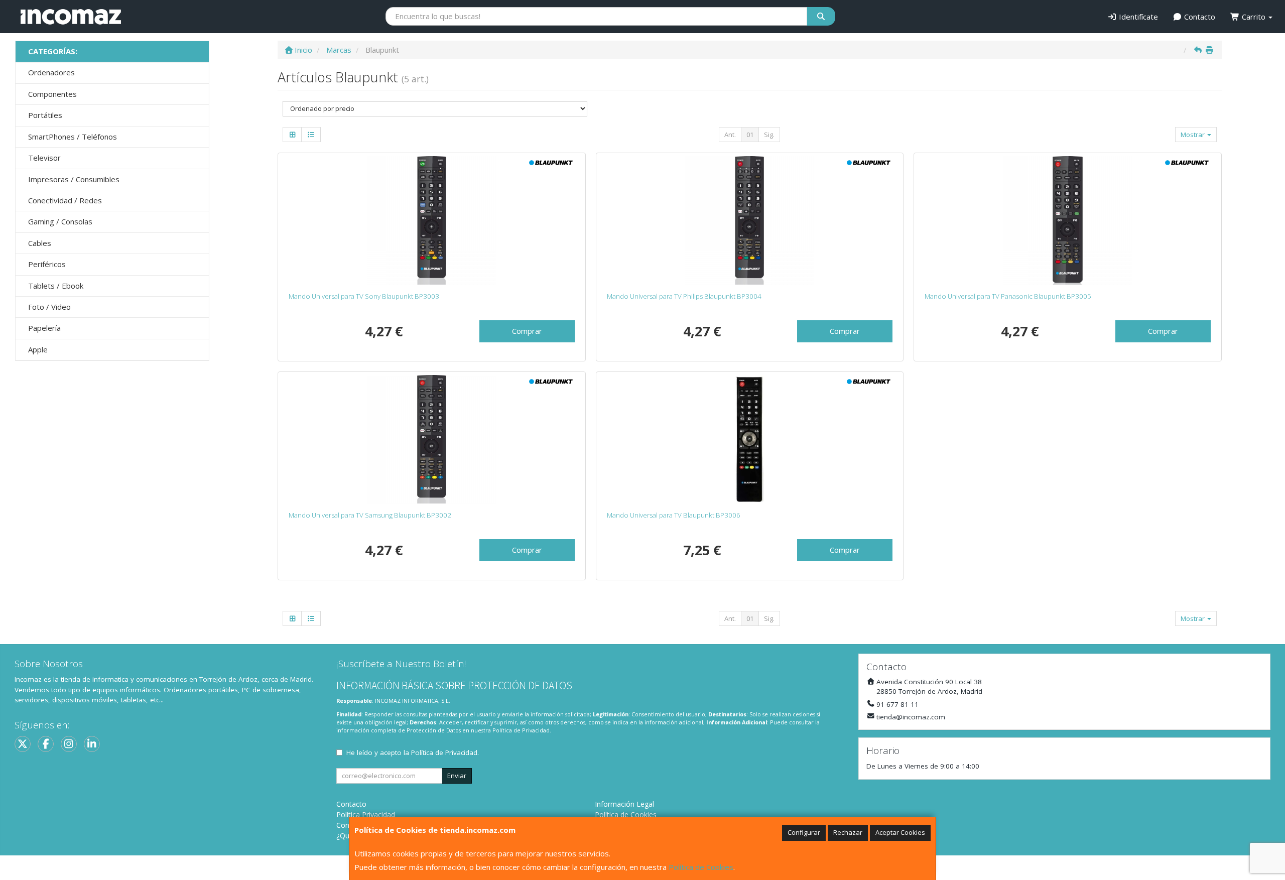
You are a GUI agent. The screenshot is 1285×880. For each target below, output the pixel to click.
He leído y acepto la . (412, 752)
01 (749, 134)
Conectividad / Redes (65, 200)
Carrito (1253, 17)
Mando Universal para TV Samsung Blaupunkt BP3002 (370, 515)
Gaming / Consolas (60, 221)
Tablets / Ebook (55, 286)
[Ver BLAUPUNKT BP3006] (749, 439)
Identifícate (1137, 17)
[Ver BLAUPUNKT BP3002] (431, 439)
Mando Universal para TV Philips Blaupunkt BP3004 (684, 296)
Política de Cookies (701, 867)
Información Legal (624, 804)
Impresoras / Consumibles (73, 179)
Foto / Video (49, 307)
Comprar (527, 331)
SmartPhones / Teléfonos (72, 137)
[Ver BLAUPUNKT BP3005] (1067, 220)
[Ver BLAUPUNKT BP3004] (749, 220)
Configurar (804, 832)
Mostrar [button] (1193, 134)
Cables (39, 243)
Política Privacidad (365, 814)
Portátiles (45, 115)
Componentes (52, 94)
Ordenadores (51, 72)
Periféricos (47, 264)
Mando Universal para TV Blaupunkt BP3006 (673, 515)
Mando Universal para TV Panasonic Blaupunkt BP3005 (1008, 296)
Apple (38, 349)
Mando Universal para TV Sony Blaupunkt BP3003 (364, 296)
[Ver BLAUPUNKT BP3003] (431, 220)
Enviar (456, 775)
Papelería (44, 328)
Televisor (44, 158)
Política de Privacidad (521, 730)
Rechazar (847, 832)
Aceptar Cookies (900, 832)
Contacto (1198, 17)
